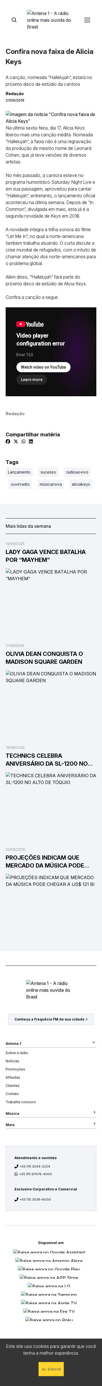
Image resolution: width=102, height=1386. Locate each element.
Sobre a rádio (17, 1053)
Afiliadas (13, 1077)
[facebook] (8, 441)
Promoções (15, 1069)
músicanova (51, 484)
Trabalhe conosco (21, 1102)
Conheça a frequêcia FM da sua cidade (49, 1019)
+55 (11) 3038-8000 (35, 1199)
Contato (12, 1094)
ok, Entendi (51, 1369)
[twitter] (16, 441)
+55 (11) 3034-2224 (35, 1166)
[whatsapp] (24, 441)
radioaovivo (77, 472)
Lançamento (19, 472)
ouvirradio (20, 484)
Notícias (12, 1061)
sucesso (48, 472)
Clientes (13, 1085)
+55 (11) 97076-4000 (35, 1174)
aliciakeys (81, 484)
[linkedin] (31, 441)
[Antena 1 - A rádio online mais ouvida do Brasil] (51, 20)
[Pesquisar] (14, 20)
